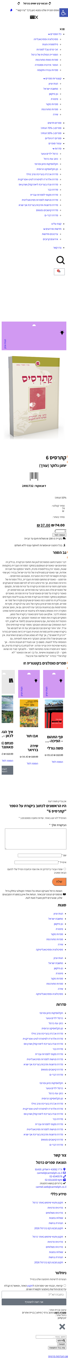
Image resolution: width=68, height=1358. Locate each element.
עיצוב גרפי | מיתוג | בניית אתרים (44, 1312)
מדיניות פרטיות (55, 1207)
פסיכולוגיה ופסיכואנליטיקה (49, 949)
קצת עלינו (56, 223)
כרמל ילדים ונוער (49, 153)
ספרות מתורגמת (49, 109)
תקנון (30, 1285)
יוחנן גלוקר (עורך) (52, 465)
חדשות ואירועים (53, 229)
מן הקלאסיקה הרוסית (47, 169)
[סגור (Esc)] (11, 3)
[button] (34, 29)
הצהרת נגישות (56, 1223)
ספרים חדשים (54, 123)
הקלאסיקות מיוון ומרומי (46, 164)
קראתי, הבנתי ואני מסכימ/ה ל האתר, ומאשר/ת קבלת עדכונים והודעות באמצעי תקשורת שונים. (35, 1287)
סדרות (58, 148)
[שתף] (18, 3)
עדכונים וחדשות (50, 234)
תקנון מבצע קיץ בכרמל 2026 (48, 1228)
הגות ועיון (53, 83)
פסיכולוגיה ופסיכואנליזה (46, 39)
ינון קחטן (62, 1318)
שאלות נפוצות (56, 1218)
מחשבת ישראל (50, 88)
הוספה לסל (60, 535)
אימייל (62, 862)
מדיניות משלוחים (54, 1213)
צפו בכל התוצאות (57, 1348)
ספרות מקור (52, 104)
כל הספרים (55, 34)
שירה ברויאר (33, 747)
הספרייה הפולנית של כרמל (44, 54)
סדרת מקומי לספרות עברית (44, 194)
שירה (55, 114)
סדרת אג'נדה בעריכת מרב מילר (42, 174)
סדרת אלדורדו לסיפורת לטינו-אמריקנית (38, 179)
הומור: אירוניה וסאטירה (46, 65)
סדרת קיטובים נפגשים (47, 210)
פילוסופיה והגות (50, 44)
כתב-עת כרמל (51, 159)
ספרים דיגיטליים (53, 138)
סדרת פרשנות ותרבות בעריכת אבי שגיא (38, 205)
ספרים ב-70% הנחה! (51, 128)
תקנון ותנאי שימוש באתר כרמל (48, 1202)
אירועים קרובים (50, 239)
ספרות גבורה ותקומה (47, 70)
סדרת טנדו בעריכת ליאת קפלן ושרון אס (38, 184)
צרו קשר (57, 247)
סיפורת (54, 99)
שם (64, 855)
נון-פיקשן (53, 94)
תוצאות (62, 1344)
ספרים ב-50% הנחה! (51, 133)
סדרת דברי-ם (51, 215)
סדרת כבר (53, 189)
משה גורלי (55, 748)
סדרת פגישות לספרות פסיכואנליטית (40, 200)
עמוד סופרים (55, 143)
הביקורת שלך (57, 825)
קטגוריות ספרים (53, 78)
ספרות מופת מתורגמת (46, 59)
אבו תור (32, 735)
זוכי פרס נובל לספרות (47, 49)
